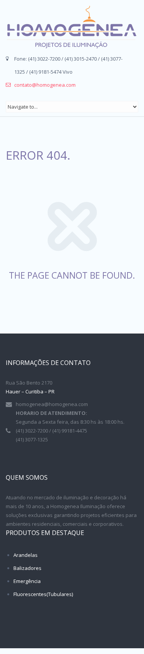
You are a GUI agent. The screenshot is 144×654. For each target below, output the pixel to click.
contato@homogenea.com (45, 84)
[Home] (71, 27)
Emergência (27, 581)
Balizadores (27, 568)
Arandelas (25, 555)
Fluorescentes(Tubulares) (43, 594)
